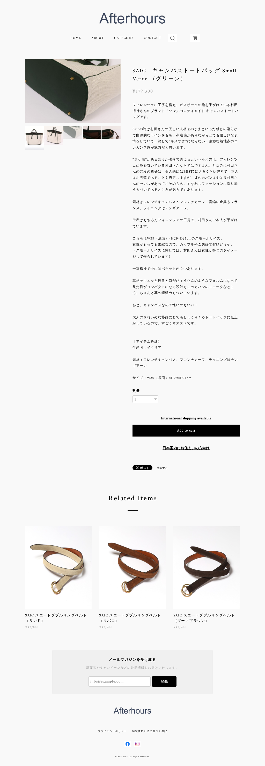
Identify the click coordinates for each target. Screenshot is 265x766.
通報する (162, 468)
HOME (75, 38)
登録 (164, 681)
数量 (136, 391)
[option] (73, 91)
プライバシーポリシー (112, 731)
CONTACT (152, 38)
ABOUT (97, 38)
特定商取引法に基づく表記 (149, 731)
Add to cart (186, 430)
